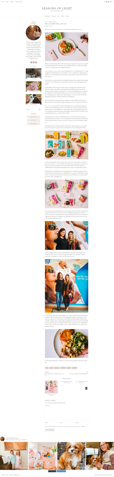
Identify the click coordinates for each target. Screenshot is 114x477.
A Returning (33, 78)
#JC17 (47, 367)
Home (3, 1)
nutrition (69, 367)
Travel (62, 16)
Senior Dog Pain (34, 104)
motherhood (63, 367)
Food (59, 16)
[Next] (86, 388)
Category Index (18, 1)
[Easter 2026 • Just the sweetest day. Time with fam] (14, 456)
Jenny (68, 74)
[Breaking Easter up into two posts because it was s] (43, 456)
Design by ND (110, 474)
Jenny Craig (51, 29)
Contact (12, 1)
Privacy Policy (5, 474)
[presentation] (51, 386)
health (54, 21)
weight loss (74, 367)
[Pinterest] (107, 2)
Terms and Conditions (14, 474)
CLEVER (65, 360)
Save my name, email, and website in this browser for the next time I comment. (65, 426)
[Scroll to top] (112, 474)
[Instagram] (105, 2)
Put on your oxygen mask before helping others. (79, 373)
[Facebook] (108, 2)
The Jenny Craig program (50, 105)
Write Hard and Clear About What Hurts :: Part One (54, 374)
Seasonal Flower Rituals (33, 91)
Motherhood (47, 16)
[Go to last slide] (47, 388)
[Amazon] (110, 2)
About (7, 1)
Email (61, 422)
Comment (47, 405)
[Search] (39, 109)
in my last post (55, 71)
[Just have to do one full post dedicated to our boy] (71, 456)
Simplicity (54, 16)
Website (77, 422)
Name (46, 422)
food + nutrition (49, 21)
